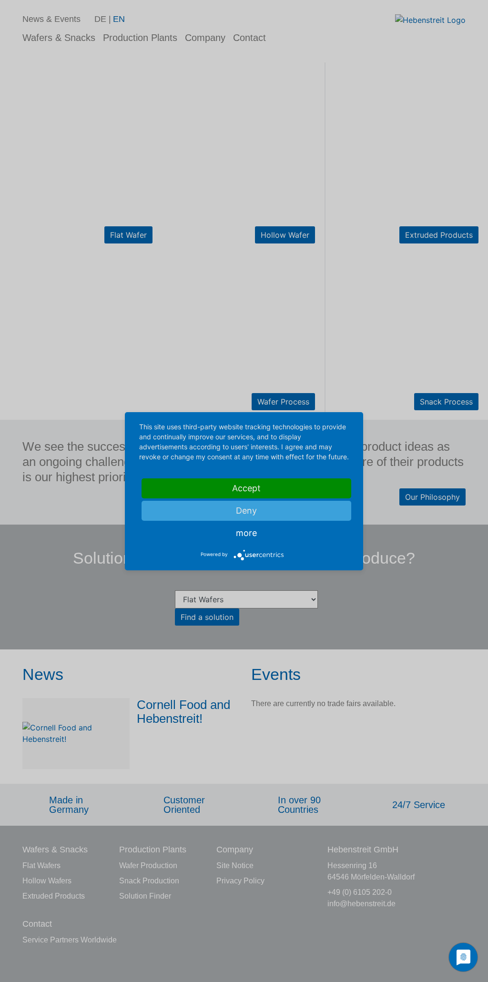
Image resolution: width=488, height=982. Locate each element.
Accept (246, 488)
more (246, 533)
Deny (246, 511)
